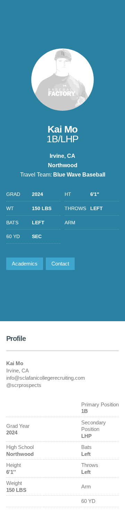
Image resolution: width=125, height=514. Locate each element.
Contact (60, 264)
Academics (25, 264)
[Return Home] (90, 15)
